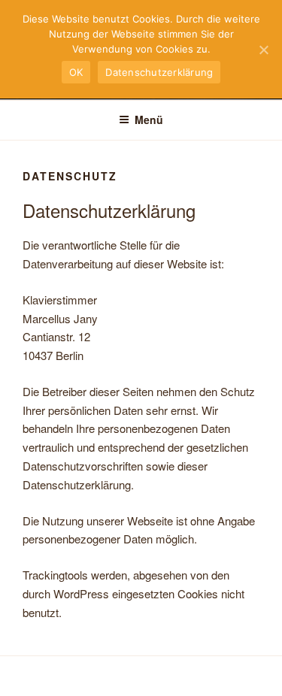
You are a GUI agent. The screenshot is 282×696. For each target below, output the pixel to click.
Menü (149, 119)
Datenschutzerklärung (159, 72)
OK (76, 72)
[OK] (263, 49)
